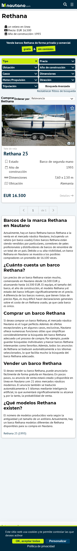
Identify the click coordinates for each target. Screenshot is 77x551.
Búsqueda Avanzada (57, 86)
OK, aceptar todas (28, 541)
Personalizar (57, 541)
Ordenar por (22, 99)
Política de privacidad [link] (41, 546)
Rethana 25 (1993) (15, 433)
